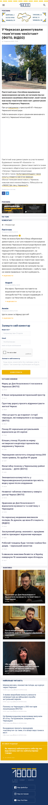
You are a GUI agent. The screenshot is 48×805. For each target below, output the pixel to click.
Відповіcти (8, 276)
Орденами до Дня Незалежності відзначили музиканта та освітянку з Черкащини (21, 506)
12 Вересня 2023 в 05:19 (10, 232)
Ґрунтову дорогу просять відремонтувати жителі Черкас (23, 405)
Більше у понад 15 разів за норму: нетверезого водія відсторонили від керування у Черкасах (20, 443)
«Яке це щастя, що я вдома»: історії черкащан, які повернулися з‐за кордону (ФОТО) (22, 418)
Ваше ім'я (6, 330)
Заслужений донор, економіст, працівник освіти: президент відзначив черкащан (23, 533)
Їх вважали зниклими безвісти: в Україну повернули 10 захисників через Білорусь (22, 555)
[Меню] (3, 5)
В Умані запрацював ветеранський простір (23, 395)
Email (4, 338)
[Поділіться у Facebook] (3, 193)
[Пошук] (43, 5)
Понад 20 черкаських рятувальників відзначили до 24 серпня (20, 430)
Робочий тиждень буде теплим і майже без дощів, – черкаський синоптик (24, 544)
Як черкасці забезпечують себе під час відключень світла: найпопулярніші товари (23, 750)
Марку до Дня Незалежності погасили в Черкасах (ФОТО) (22, 385)
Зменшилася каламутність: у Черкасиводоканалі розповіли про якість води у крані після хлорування (23, 480)
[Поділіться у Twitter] (7, 193)
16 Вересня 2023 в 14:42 (10, 311)
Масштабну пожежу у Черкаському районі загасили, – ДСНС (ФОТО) (23, 467)
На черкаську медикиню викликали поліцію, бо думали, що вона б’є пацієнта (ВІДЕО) (22, 520)
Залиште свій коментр (11, 358)
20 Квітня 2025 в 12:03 (12, 285)
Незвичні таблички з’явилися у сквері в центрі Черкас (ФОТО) (22, 493)
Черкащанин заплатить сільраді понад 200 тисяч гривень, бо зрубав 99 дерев (24, 456)
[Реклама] (24, 17)
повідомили (13, 107)
